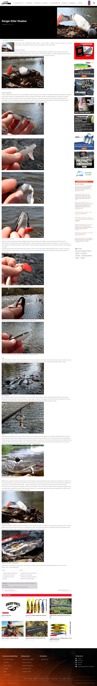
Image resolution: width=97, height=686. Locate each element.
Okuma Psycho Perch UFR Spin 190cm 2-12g (35, 638)
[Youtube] (89, 4)
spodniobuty (64, 678)
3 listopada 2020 (6, 639)
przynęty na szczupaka (54, 678)
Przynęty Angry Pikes (6, 615)
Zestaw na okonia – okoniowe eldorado (10, 638)
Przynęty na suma (26, 668)
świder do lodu (30, 678)
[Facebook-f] (89, 2)
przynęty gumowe (87, 255)
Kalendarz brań (44, 659)
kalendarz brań (35, 678)
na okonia (83, 253)
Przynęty (4, 24)
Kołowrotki (6, 662)
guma (80, 248)
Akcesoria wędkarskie (9, 659)
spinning (25, 678)
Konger (77, 253)
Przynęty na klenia (26, 671)
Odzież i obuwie (7, 665)
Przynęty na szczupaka (27, 659)
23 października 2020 (30, 639)
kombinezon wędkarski (42, 678)
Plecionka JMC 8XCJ (81, 186)
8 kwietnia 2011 (11, 24)
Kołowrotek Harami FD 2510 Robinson (85, 224)
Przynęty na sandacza (27, 665)
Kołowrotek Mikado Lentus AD (84, 194)
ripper (77, 258)
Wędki (52, 612)
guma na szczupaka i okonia (83, 251)
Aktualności (5, 612)
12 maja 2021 (29, 617)
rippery (83, 258)
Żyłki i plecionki (7, 674)
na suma (77, 255)
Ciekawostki (5, 635)
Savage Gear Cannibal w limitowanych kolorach (36, 615)
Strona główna (5, 40)
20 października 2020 (54, 641)
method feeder (48, 678)
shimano (60, 678)
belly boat (68, 678)
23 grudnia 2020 (54, 618)
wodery (72, 678)
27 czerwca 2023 (6, 617)
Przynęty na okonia (26, 662)
